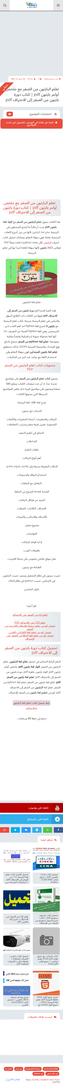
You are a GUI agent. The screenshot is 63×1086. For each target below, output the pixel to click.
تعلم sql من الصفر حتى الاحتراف (30, 615)
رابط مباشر (31, 708)
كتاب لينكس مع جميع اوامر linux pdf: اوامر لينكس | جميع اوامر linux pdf (47, 960)
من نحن (19, 1069)
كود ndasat (38, 1074)
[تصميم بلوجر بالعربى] (13, 1079)
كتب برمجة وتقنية (51, 79)
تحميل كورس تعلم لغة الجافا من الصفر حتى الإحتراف (30, 637)
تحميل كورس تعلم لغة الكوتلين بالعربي (30, 632)
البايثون (47, 242)
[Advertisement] (31, 41)
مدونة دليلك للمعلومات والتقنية (46, 1079)
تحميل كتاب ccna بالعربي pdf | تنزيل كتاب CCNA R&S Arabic (48, 878)
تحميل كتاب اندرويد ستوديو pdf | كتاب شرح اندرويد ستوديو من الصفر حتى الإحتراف (46, 919)
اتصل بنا (8, 1069)
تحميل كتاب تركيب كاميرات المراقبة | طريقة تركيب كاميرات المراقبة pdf (18, 960)
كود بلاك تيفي (52, 1074)
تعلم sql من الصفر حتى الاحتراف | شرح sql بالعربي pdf (17, 919)
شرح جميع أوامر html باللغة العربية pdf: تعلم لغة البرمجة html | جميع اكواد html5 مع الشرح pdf (47, 1001)
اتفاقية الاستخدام (51, 1069)
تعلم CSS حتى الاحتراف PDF (30, 622)
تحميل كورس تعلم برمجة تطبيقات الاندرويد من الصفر (30, 627)
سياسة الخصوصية (33, 1069)
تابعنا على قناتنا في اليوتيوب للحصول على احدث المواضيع (30, 123)
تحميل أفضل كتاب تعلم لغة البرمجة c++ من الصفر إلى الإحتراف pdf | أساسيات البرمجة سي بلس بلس (16, 878)
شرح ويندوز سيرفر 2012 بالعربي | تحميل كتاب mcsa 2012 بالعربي (17, 1001)
